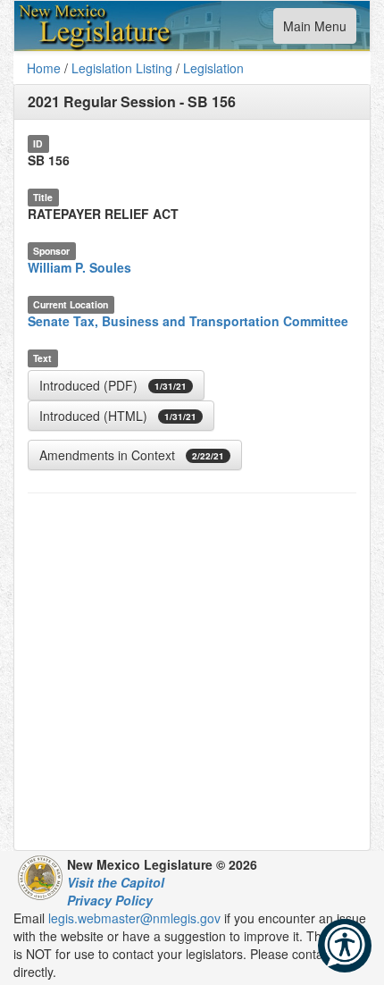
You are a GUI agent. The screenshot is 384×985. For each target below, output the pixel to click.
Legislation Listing (121, 68)
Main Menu (314, 30)
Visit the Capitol (115, 882)
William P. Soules (79, 267)
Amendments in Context (131, 455)
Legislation (213, 68)
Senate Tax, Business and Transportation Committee (188, 321)
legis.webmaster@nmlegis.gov (134, 918)
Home (44, 68)
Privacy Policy (110, 900)
